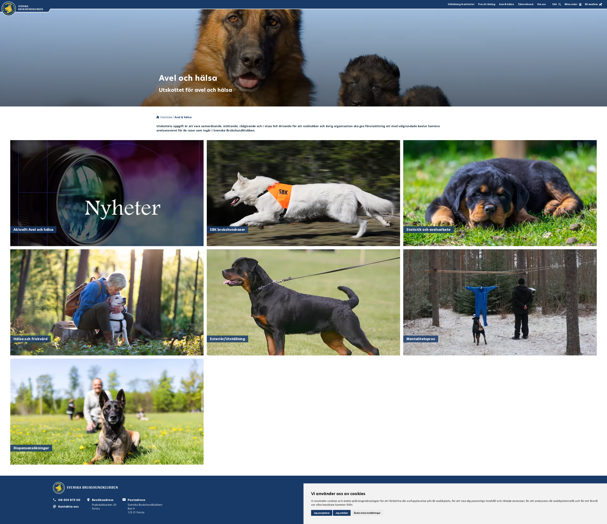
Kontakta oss (68, 507)
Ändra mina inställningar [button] (367, 513)
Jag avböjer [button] (341, 513)
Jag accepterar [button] (322, 513)
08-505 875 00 (69, 500)
